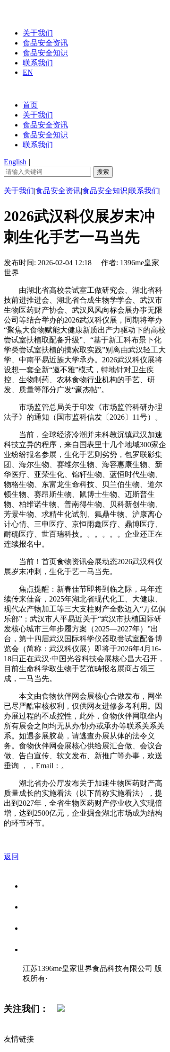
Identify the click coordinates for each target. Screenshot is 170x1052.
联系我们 (38, 63)
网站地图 (41, 988)
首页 (30, 105)
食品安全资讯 (45, 43)
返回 (11, 857)
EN (28, 72)
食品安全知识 (45, 53)
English (15, 162)
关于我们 (38, 33)
